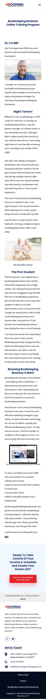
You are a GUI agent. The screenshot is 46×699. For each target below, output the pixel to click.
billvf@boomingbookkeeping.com (25, 666)
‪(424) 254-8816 (17, 661)
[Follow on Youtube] (13, 638)
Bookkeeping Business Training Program (22, 595)
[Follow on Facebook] (7, 638)
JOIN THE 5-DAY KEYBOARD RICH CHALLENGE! (23, 578)
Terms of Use (23, 674)
